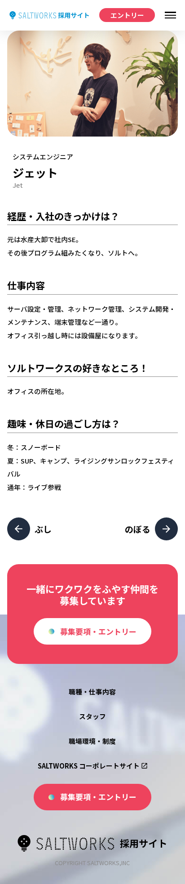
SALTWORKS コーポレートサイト (89, 765)
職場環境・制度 (92, 741)
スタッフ (92, 716)
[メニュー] (170, 15)
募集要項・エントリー (98, 631)
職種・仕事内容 (92, 691)
